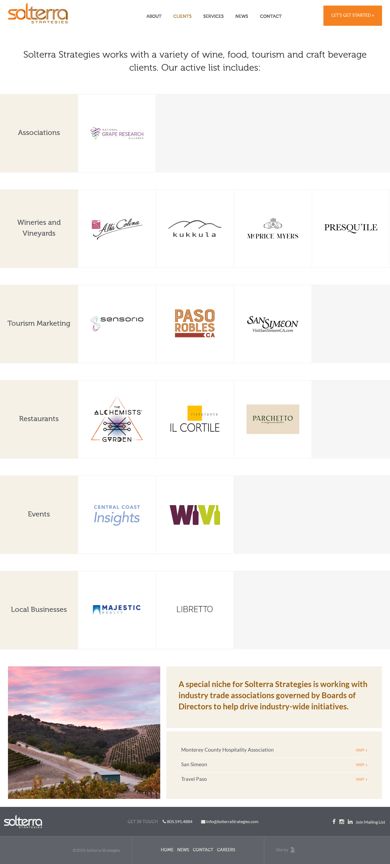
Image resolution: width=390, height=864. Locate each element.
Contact (271, 16)
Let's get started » (352, 16)
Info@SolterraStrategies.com (232, 821)
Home (167, 850)
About (154, 16)
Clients (182, 16)
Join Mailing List (370, 821)
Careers (226, 850)
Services (213, 16)
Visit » (361, 750)
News (241, 16)
